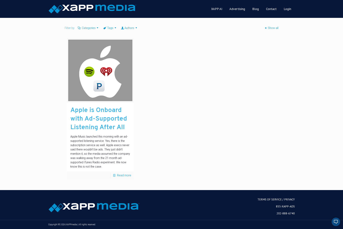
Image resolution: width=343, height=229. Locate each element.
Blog (255, 9)
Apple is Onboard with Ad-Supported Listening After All (98, 119)
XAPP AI (216, 9)
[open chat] (336, 222)
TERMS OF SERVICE (269, 199)
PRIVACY (289, 199)
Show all (273, 28)
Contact (271, 9)
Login (287, 9)
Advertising (237, 9)
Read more (124, 175)
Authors (129, 28)
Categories (89, 28)
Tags (110, 28)
